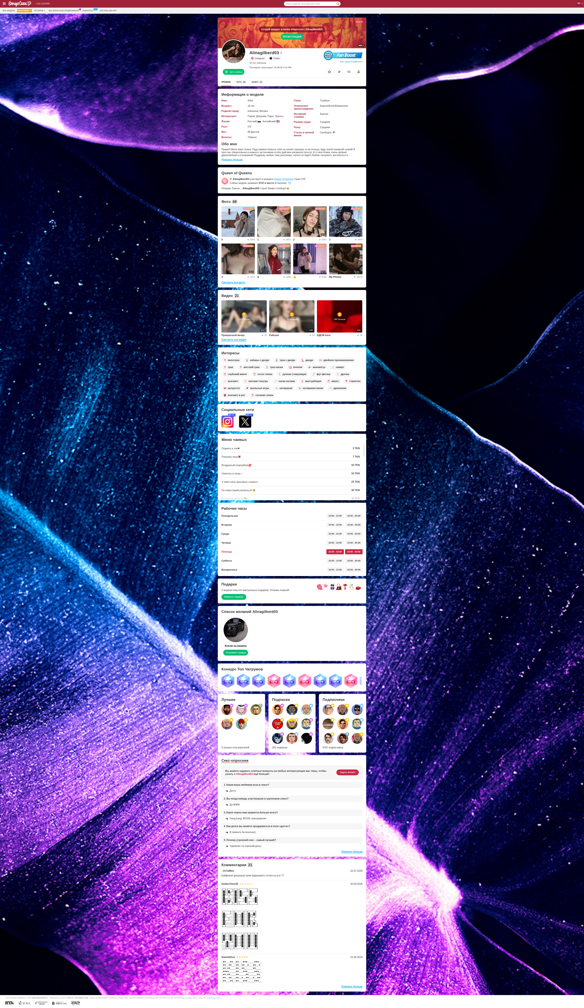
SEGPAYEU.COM (81, 998)
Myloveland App (108, 11)
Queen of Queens (283, 179)
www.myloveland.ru (40, 998)
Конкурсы (88, 11)
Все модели (9, 11)
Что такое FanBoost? (351, 61)
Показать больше (232, 159)
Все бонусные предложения (64, 11)
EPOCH (70, 998)
